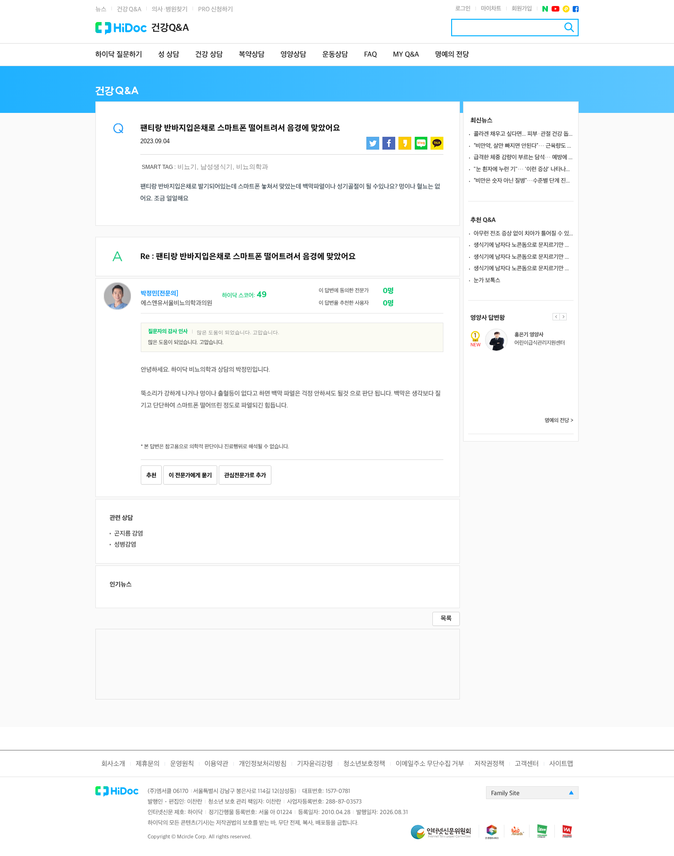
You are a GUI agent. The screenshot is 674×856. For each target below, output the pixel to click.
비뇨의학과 (252, 166)
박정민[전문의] (159, 293)
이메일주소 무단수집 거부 (430, 764)
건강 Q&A (129, 9)
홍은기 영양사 (528, 334)
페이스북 (576, 9)
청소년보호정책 (364, 764)
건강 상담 (209, 54)
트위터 (372, 143)
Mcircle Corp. (192, 837)
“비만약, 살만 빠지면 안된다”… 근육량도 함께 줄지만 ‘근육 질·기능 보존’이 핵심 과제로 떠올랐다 (524, 146)
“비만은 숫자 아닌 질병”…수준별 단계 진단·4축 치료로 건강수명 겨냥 (524, 181)
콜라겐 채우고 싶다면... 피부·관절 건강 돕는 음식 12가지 (524, 134)
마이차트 (491, 8)
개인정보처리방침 (263, 764)
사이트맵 (561, 764)
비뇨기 (187, 166)
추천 (151, 475)
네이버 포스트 (545, 9)
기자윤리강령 (315, 764)
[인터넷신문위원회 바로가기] (444, 836)
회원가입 (522, 8)
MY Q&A (406, 54)
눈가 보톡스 (487, 280)
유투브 (555, 9)
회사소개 (113, 764)
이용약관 (216, 764)
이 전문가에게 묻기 (190, 475)
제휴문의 (148, 764)
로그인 (462, 8)
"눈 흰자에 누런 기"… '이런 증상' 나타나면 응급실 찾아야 (524, 169)
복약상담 (252, 54)
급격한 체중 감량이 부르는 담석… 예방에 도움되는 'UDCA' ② (524, 157)
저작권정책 (489, 764)
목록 (446, 618)
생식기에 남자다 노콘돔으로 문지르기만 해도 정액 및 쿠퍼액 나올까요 (524, 245)
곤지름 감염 (128, 533)
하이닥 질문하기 (118, 54)
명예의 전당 (452, 54)
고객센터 (527, 764)
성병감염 (125, 544)
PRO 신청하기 (215, 9)
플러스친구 (566, 9)
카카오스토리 (404, 143)
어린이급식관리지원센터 (539, 343)
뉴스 (100, 9)
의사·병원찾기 (170, 9)
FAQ (370, 54)
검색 (569, 27)
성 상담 (168, 54)
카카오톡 (437, 143)
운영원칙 (182, 764)
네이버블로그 (420, 143)
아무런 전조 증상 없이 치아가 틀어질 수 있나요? (524, 233)
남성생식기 (216, 166)
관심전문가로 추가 (245, 475)
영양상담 (293, 54)
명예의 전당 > (559, 420)
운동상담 (335, 54)
